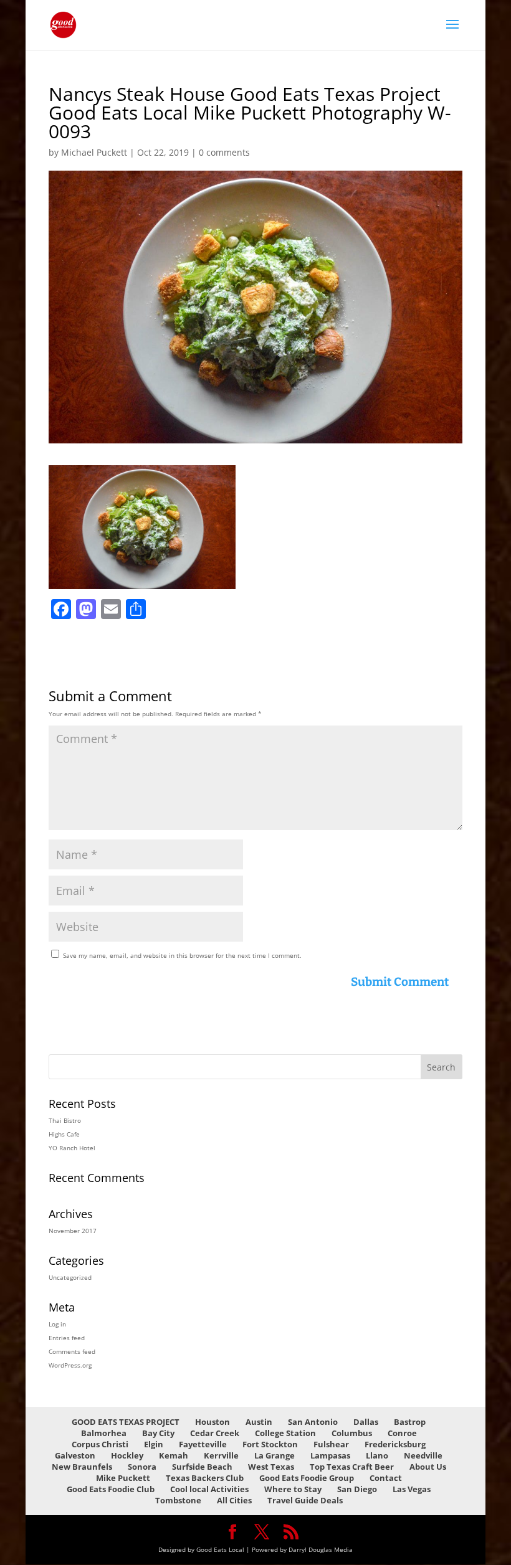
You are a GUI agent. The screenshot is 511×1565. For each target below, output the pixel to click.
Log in (57, 1324)
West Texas (271, 1466)
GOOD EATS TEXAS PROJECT (125, 1421)
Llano (377, 1455)
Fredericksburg (395, 1444)
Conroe (402, 1433)
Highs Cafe (64, 1134)
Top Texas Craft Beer (352, 1466)
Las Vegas (412, 1489)
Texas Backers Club (205, 1477)
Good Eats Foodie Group (306, 1477)
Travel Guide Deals (305, 1500)
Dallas (365, 1421)
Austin (259, 1421)
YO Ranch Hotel (72, 1147)
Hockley (127, 1455)
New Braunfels (82, 1466)
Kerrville (221, 1455)
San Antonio (313, 1421)
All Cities (234, 1500)
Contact (386, 1477)
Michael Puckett (94, 152)
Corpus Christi (100, 1444)
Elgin (153, 1444)
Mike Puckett (123, 1477)
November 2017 (73, 1230)
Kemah (173, 1455)
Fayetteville (203, 1444)
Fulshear (331, 1444)
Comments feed (72, 1351)
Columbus (352, 1433)
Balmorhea (104, 1433)
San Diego (357, 1489)
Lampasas (330, 1455)
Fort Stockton (270, 1444)
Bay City (158, 1433)
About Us (427, 1466)
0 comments (224, 152)
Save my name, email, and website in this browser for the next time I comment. (182, 955)
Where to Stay (293, 1489)
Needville (423, 1455)
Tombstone (178, 1500)
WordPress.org (70, 1365)
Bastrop (410, 1421)
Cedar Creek (214, 1433)
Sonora (142, 1466)
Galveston (75, 1455)
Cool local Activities (209, 1489)
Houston (212, 1421)
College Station (285, 1433)
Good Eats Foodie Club (111, 1489)
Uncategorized (70, 1277)
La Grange (274, 1455)
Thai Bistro (65, 1120)
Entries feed (67, 1337)
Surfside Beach (202, 1466)
